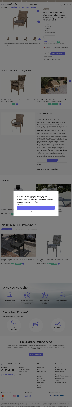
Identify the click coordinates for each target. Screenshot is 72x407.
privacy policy (36, 202)
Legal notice (20, 204)
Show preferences (35, 211)
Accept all (35, 208)
